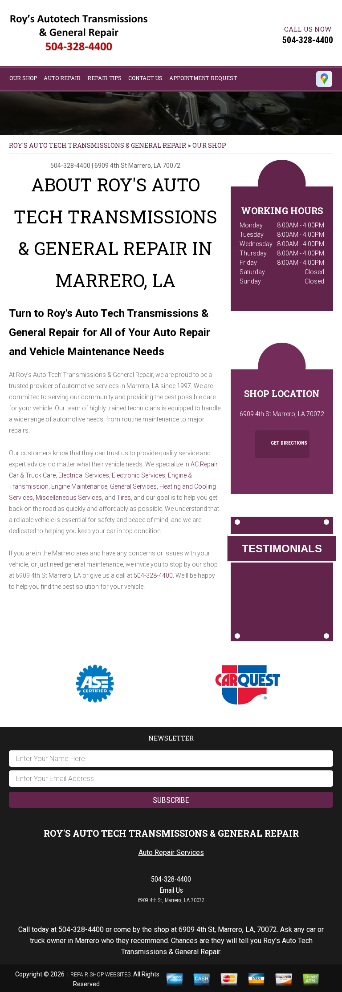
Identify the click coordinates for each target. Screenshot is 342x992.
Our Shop (23, 77)
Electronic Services (138, 475)
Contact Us (145, 77)
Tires (124, 497)
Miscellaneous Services (69, 497)
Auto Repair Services (171, 852)
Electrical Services (83, 475)
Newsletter (171, 738)
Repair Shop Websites (100, 975)
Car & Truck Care (32, 475)
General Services (133, 486)
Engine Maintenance (79, 486)
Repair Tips (104, 77)
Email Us (171, 890)
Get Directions (288, 443)
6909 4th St (110, 165)
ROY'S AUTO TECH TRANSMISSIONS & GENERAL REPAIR (97, 145)
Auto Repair (62, 77)
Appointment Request (203, 77)
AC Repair (204, 464)
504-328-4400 (307, 40)
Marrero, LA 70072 (154, 165)
